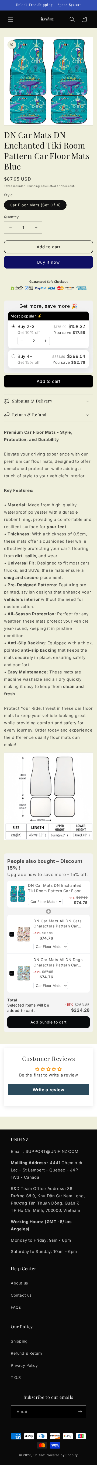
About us (19, 1283)
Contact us (21, 1295)
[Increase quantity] (45, 341)
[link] (17, 894)
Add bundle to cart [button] (48, 1022)
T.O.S (16, 1377)
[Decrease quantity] (22, 341)
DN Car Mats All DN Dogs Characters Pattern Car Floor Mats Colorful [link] (57, 962)
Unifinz (39, 1455)
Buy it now (48, 262)
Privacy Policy (24, 1365)
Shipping (33, 186)
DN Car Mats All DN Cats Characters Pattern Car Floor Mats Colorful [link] (57, 924)
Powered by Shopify (62, 1455)
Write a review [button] (48, 1089)
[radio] (48, 330)
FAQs (16, 1307)
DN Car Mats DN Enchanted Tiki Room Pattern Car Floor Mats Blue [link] (54, 888)
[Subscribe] (80, 1411)
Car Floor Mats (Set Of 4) (35, 205)
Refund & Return (26, 1353)
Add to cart (49, 381)
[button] (11, 19)
